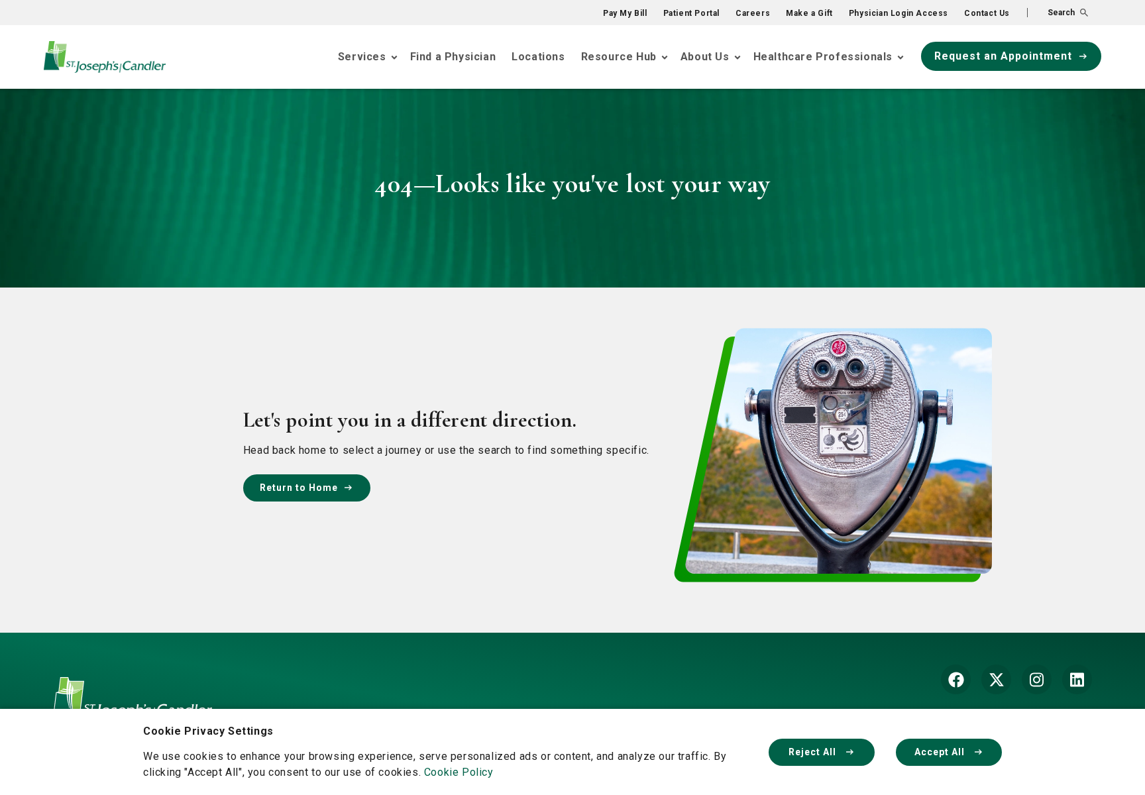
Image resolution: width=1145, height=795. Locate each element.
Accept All (940, 752)
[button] (1057, 13)
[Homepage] (132, 708)
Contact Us (987, 13)
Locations (538, 56)
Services (362, 56)
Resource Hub (619, 56)
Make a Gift (809, 13)
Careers (753, 13)
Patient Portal (691, 13)
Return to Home (299, 487)
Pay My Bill (625, 13)
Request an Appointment (1003, 56)
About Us (705, 56)
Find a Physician (453, 56)
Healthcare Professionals (823, 56)
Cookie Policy (459, 772)
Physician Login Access (898, 13)
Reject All (814, 752)
